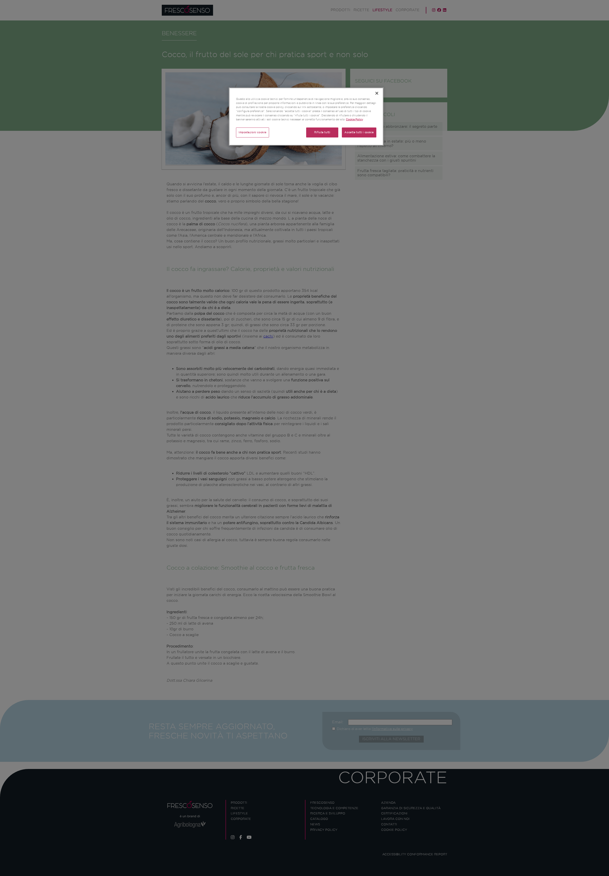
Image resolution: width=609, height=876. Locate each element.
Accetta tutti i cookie (359, 132)
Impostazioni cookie (252, 132)
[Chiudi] (377, 93)
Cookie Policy (354, 119)
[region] (306, 116)
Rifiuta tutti (322, 132)
